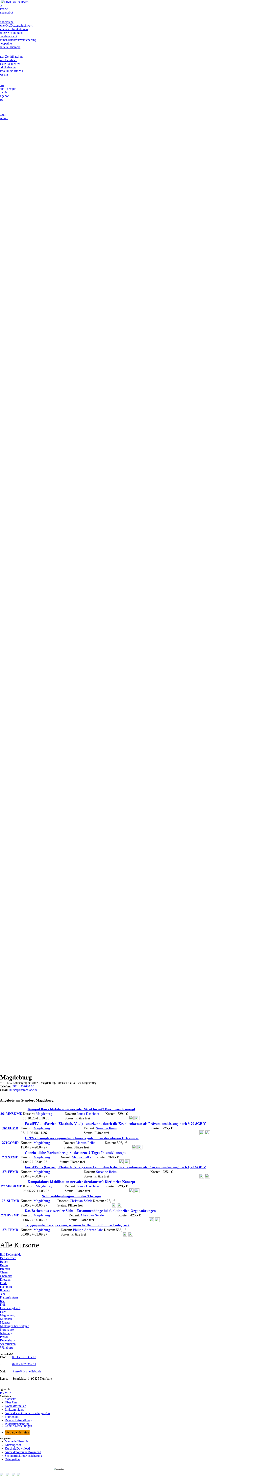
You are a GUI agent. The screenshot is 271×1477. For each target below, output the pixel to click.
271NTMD (10, 1157)
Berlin (4, 1265)
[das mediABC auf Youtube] (20, 1475)
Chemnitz (6, 1276)
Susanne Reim (106, 1128)
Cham (4, 1272)
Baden (4, 1261)
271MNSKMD (11, 1186)
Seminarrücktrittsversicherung (23, 1455)
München (6, 1319)
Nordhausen (7, 1329)
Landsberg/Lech (10, 1308)
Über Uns (11, 1402)
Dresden (5, 1279)
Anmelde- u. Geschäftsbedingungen (27, 1413)
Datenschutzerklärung (18, 1420)
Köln (3, 1304)
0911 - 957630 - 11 (24, 1364)
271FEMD (10, 1172)
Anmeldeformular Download (23, 1452)
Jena (3, 1294)
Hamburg (6, 1286)
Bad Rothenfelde (10, 1254)
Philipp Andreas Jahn (88, 1230)
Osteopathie (12, 1459)
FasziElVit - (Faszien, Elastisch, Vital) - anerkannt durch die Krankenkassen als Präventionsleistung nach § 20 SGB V (115, 1124)
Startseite (10, 1398)
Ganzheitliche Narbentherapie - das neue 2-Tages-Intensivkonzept (75, 1153)
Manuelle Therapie (16, 1441)
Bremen (5, 1268)
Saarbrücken (8, 1344)
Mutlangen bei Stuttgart (14, 1326)
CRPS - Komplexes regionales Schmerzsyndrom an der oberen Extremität (81, 1138)
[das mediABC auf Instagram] (8, 1475)
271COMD (10, 1143)
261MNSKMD (11, 1114)
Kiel (2, 1301)
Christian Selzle (81, 1201)
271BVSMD (10, 1215)
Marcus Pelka (85, 1143)
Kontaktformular (15, 1406)
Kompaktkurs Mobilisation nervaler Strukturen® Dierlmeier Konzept (81, 1109)
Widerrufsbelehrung (17, 1424)
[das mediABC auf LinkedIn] (14, 1475)
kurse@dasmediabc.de (23, 1090)
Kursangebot (13, 1445)
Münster (5, 1322)
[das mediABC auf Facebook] (2, 1475)
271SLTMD (10, 1201)
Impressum (11, 1416)
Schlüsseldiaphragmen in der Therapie (71, 1196)
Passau (4, 1336)
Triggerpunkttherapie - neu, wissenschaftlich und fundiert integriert (77, 1225)
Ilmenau (5, 1290)
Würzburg (6, 1347)
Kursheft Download (17, 1448)
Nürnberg (6, 1333)
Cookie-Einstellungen (18, 1426)
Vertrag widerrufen (17, 1432)
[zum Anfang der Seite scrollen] (135, 1469)
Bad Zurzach (8, 1258)
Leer (3, 1311)
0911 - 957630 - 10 (24, 1357)
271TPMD (10, 1230)
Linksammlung (14, 1409)
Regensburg (7, 1340)
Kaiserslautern (9, 1297)
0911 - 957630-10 (23, 1086)
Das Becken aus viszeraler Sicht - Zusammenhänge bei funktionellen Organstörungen (90, 1211)
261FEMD (10, 1128)
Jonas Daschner (88, 1114)
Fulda (3, 1283)
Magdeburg (44, 1114)
